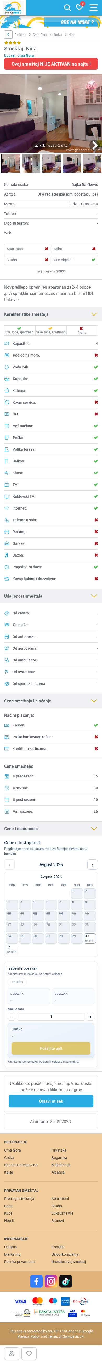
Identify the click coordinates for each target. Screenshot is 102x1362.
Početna (20, 34)
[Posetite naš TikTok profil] (65, 1281)
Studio (57, 1205)
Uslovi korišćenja (65, 1254)
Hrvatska (59, 1150)
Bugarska (59, 1157)
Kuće (8, 1213)
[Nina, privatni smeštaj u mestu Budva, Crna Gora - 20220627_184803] (72, 163)
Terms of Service (61, 1336)
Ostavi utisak (51, 1101)
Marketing (12, 1254)
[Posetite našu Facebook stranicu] (36, 1281)
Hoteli (9, 1220)
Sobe (8, 1205)
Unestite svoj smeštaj (69, 1261)
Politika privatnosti (19, 1261)
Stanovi (58, 1220)
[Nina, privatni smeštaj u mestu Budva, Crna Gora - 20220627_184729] (92, 163)
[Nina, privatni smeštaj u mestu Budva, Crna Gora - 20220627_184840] (51, 113)
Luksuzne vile (62, 1213)
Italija (8, 1172)
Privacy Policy (29, 1336)
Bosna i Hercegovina (20, 1164)
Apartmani (60, 1198)
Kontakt (58, 1246)
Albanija (58, 1172)
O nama (10, 1246)
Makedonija (61, 1164)
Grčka (9, 1157)
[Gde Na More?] (13, 7)
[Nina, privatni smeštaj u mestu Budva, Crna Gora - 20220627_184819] (51, 163)
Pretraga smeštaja (19, 1198)
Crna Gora (40, 34)
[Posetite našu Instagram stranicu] (51, 1281)
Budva (57, 34)
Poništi (17, 982)
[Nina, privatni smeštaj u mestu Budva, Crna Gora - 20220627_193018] (31, 163)
